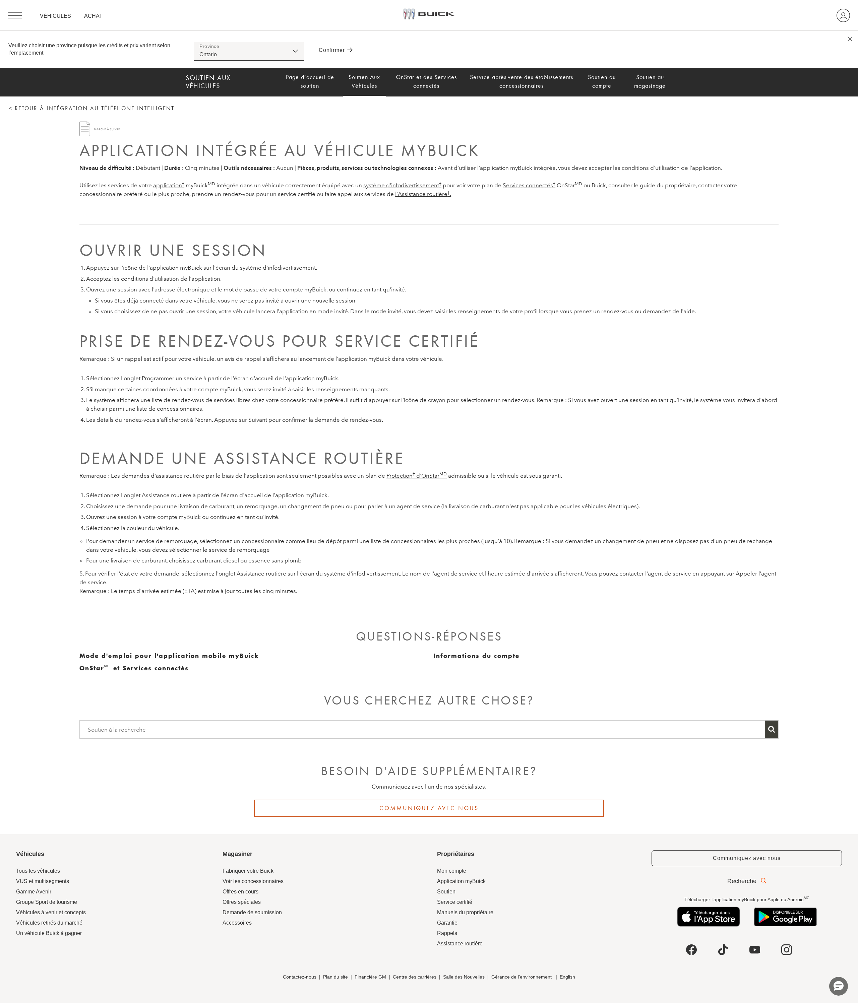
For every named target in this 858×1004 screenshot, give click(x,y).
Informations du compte (476, 656)
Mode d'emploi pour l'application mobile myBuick (169, 656)
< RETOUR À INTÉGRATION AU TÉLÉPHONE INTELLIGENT (91, 108)
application (168, 185)
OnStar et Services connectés (134, 668)
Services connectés (529, 185)
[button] (168, 185)
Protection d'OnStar (416, 475)
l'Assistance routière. (423, 194)
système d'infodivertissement (402, 185)
